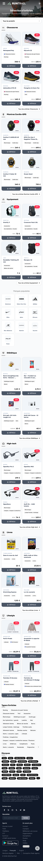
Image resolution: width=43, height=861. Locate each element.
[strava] (16, 810)
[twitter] (8, 810)
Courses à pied (7, 826)
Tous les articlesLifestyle (29, 701)
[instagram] (12, 810)
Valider (25, 818)
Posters (25, 838)
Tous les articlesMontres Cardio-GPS (25, 194)
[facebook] (4, 810)
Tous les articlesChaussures (28, 109)
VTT (3, 833)
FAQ (18, 853)
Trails (4, 829)
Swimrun (5, 836)
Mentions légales (8, 853)
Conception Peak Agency (31, 853)
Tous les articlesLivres (30, 610)
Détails (12, 66)
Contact (25, 826)
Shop (24, 840)
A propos (26, 829)
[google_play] (24, 810)
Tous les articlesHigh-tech (29, 527)
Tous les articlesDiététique (28, 438)
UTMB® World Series (9, 838)
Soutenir (26, 846)
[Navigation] (4, 3)
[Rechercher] (37, 848)
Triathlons (5, 831)
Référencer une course (30, 831)
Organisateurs (27, 833)
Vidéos (25, 843)
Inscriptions (27, 836)
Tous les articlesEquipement (28, 283)
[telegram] (20, 810)
